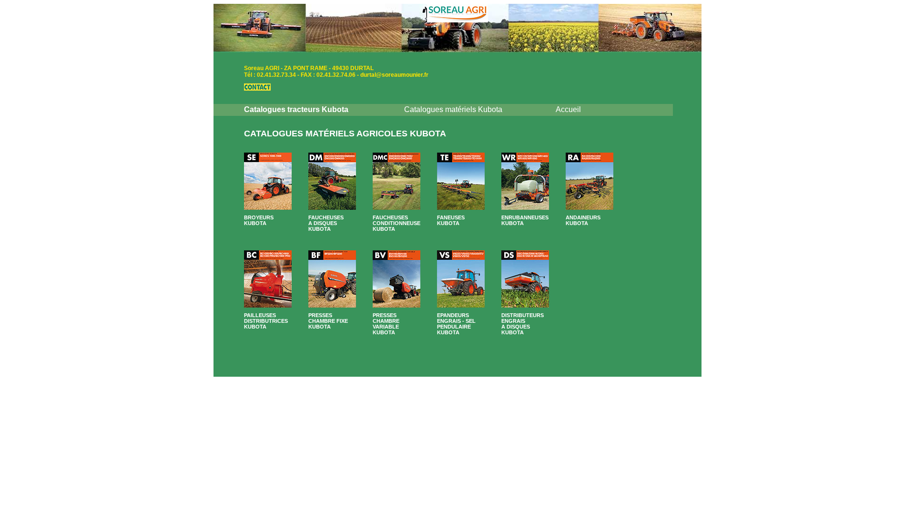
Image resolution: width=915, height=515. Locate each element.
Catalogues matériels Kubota (453, 109)
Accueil (568, 109)
